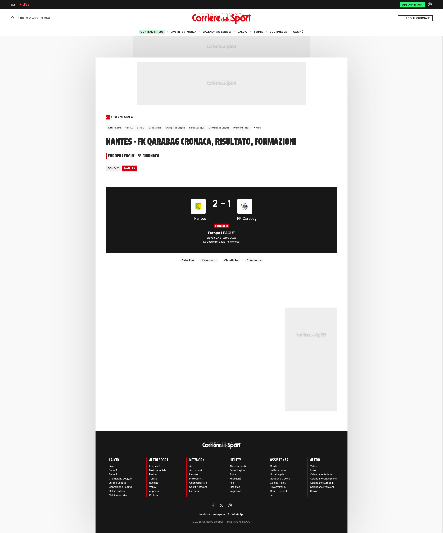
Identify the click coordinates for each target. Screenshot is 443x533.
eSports (154, 491)
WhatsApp (238, 514)
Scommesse (278, 31)
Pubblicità (235, 478)
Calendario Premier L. (322, 487)
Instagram (219, 514)
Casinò (298, 31)
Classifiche (231, 260)
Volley (152, 487)
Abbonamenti (238, 466)
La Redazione (278, 470)
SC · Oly (113, 168)
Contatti (275, 466)
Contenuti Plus (152, 32)
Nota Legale (277, 474)
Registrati (235, 491)
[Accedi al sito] (430, 4)
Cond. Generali (278, 491)
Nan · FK (129, 168)
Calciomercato (118, 495)
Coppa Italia (155, 127)
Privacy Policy (278, 487)
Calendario (209, 260)
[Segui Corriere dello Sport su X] (221, 505)
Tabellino (188, 260)
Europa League (197, 127)
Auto (192, 466)
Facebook (204, 514)
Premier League (241, 127)
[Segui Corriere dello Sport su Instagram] (230, 505)
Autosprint (195, 470)
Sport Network (198, 487)
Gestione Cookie (280, 478)
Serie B (140, 127)
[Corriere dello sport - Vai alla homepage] (221, 18)
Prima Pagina (237, 470)
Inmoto (193, 474)
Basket (153, 474)
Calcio (242, 31)
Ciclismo (154, 495)
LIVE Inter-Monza (184, 31)
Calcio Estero (117, 491)
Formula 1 (154, 466)
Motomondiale (157, 470)
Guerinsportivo (198, 483)
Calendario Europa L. (322, 483)
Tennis (258, 31)
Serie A (129, 127)
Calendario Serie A (217, 31)
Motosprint (196, 478)
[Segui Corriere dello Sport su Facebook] (213, 505)
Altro (258, 127)
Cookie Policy (278, 483)
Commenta (254, 260)
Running (153, 483)
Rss (232, 483)
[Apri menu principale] (12, 4)
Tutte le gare (114, 127)
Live (25, 4)
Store (233, 474)
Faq (272, 495)
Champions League (175, 127)
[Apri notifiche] (12, 18)
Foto (313, 470)
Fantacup (194, 491)
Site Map (235, 487)
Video (313, 466)
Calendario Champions (323, 478)
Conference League (219, 127)
